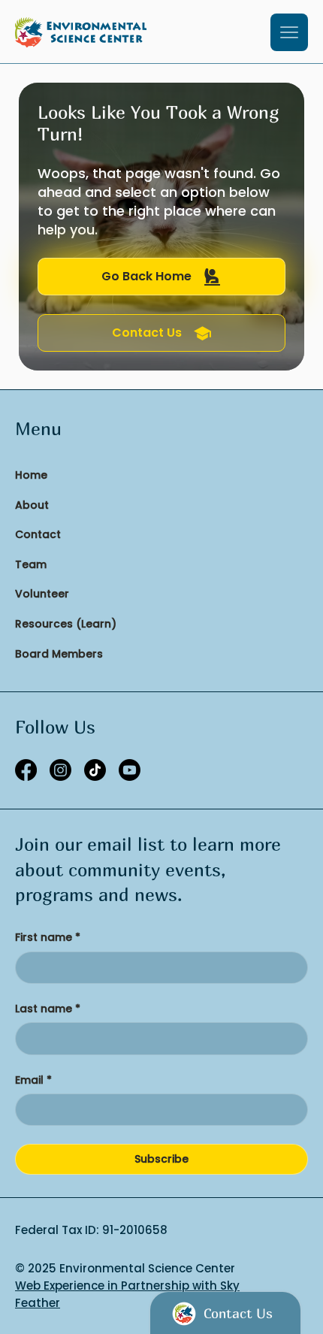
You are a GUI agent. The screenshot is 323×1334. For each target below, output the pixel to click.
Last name (47, 1009)
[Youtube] (129, 770)
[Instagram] (60, 770)
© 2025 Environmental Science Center (125, 1268)
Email (33, 1080)
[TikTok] (95, 770)
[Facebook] (26, 770)
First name (47, 937)
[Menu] (289, 32)
